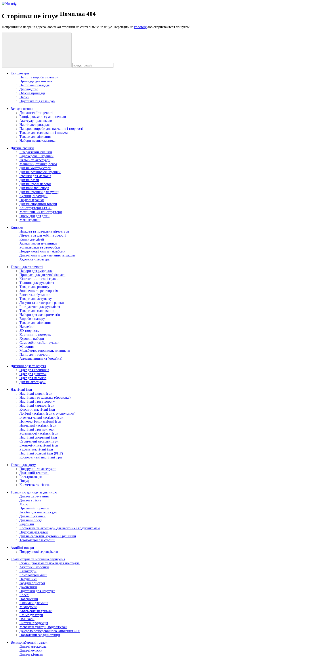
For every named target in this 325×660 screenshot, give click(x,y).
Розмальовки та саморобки (39, 247)
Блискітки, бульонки (34, 295)
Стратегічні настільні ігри (39, 441)
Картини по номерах (35, 334)
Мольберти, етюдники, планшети (44, 350)
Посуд (24, 481)
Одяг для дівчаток (32, 374)
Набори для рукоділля (35, 271)
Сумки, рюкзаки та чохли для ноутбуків (49, 563)
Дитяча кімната (31, 654)
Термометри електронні (37, 540)
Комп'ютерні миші (33, 575)
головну (140, 27)
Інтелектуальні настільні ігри (41, 417)
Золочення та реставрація (38, 291)
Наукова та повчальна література (44, 231)
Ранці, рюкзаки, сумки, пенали (42, 116)
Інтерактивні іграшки (35, 152)
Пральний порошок (34, 508)
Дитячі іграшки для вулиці (39, 192)
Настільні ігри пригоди (37, 429)
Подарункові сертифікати (38, 551)
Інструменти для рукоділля (39, 307)
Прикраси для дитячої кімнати (42, 275)
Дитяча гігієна (30, 500)
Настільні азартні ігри (35, 393)
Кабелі (24, 595)
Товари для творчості (27, 267)
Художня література (34, 259)
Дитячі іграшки (22, 148)
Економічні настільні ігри (38, 445)
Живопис (26, 346)
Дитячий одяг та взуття (28, 366)
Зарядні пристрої (32, 583)
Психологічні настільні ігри (40, 421)
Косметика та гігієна (34, 485)
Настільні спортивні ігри (38, 437)
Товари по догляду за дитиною (34, 492)
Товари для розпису (34, 287)
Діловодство (28, 89)
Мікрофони (28, 607)
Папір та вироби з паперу (38, 77)
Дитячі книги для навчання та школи (47, 255)
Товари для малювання (36, 311)
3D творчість (29, 330)
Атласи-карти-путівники (38, 243)
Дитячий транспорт (34, 188)
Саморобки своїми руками (39, 342)
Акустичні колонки (34, 567)
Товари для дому (23, 465)
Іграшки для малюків (35, 176)
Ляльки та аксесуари (34, 160)
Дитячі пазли (29, 180)
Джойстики (28, 587)
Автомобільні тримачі (35, 611)
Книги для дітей (31, 239)
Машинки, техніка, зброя (38, 164)
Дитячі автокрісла (32, 646)
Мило (23, 504)
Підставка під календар (37, 101)
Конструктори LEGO (35, 208)
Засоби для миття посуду (38, 512)
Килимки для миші (33, 603)
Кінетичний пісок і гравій (39, 279)
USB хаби (26, 619)
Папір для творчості (34, 354)
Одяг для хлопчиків (34, 370)
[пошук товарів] (37, 50)
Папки (24, 97)
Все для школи (22, 109)
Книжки (17, 227)
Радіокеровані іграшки (36, 156)
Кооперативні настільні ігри (40, 457)
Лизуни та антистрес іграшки (41, 303)
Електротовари (30, 477)
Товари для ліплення (35, 136)
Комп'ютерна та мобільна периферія (38, 559)
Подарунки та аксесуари (37, 469)
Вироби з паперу (32, 318)
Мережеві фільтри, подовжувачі (43, 627)
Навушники (28, 579)
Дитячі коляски (30, 650)
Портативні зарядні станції (39, 635)
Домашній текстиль (34, 473)
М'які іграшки (29, 220)
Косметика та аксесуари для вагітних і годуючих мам (59, 528)
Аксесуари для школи (35, 120)
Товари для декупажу (35, 299)
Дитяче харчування (34, 496)
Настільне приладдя (34, 85)
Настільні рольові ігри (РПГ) (41, 453)
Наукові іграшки (31, 200)
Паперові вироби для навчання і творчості (51, 128)
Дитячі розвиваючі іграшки (40, 172)
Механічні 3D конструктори (40, 212)
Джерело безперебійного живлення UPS (49, 631)
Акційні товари (22, 547)
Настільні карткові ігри (36, 405)
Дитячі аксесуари (32, 382)
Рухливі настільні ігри (36, 449)
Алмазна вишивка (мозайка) (40, 358)
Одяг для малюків (32, 378)
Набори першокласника (37, 140)
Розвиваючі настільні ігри (38, 433)
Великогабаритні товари (29, 642)
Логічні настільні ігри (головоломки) (47, 413)
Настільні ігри (21, 389)
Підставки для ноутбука (37, 591)
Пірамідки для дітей (34, 216)
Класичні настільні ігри (37, 409)
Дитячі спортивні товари (38, 204)
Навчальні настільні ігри (37, 425)
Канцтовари (20, 73)
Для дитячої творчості (36, 113)
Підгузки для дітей (33, 532)
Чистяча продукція (33, 623)
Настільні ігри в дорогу (37, 401)
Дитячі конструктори (35, 168)
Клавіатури (27, 571)
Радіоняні (26, 524)
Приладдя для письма (35, 81)
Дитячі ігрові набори (35, 184)
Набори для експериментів (39, 314)
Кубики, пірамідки (33, 196)
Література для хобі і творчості (42, 235)
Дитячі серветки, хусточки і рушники (47, 536)
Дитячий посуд (30, 520)
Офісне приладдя (32, 93)
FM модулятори (31, 615)
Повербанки (28, 599)
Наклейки (26, 326)
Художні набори (31, 338)
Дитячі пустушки (32, 516)
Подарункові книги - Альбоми (42, 251)
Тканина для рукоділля (36, 283)
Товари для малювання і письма (43, 132)
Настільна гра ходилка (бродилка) (45, 397)
